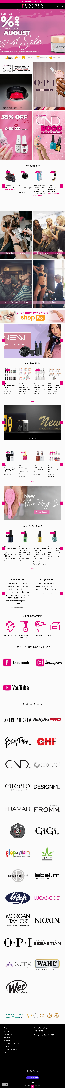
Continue (17, 558)
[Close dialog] (61, 525)
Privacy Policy (23, 552)
